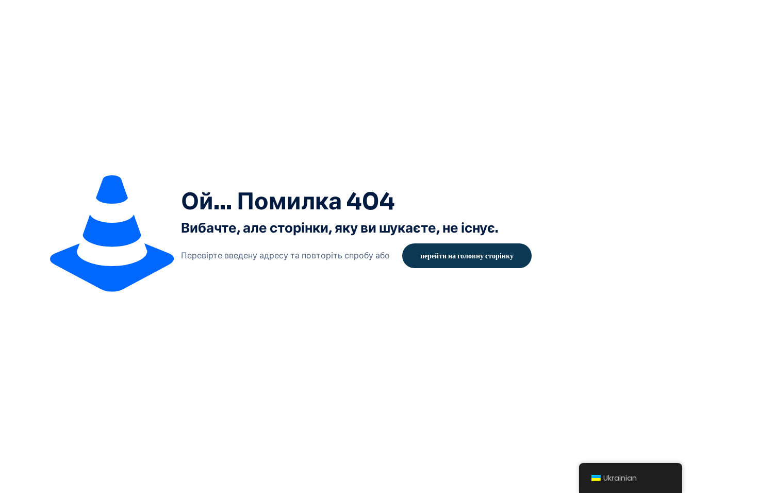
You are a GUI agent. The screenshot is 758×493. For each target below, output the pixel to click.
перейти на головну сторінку (467, 255)
